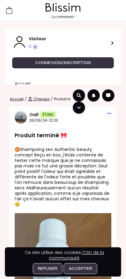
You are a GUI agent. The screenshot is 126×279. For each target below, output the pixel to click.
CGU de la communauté (76, 255)
